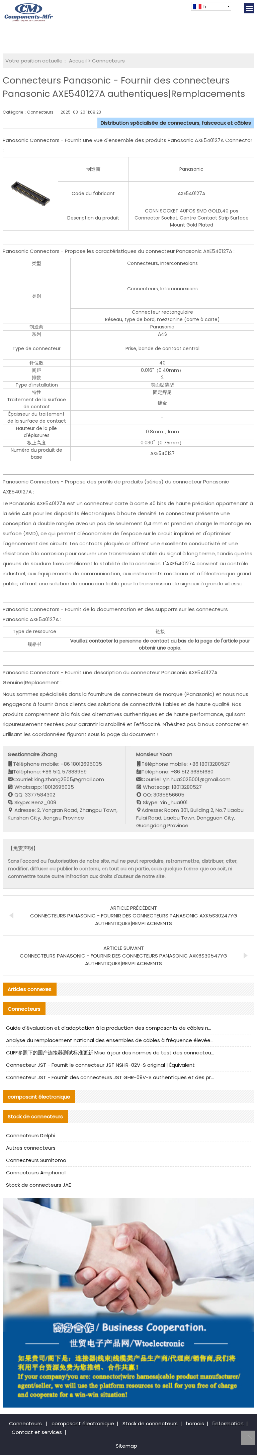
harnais (195, 1423)
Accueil (78, 60)
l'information (228, 1423)
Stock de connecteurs (150, 1423)
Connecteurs (108, 60)
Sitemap (126, 1445)
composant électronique (83, 1423)
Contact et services (37, 1432)
